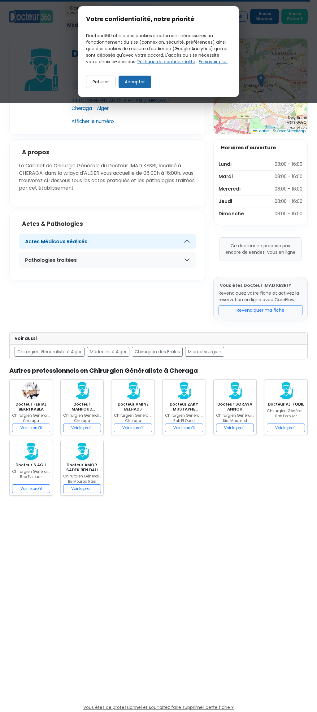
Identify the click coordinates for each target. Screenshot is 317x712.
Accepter (135, 82)
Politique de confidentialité (166, 62)
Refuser (101, 82)
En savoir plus (213, 62)
